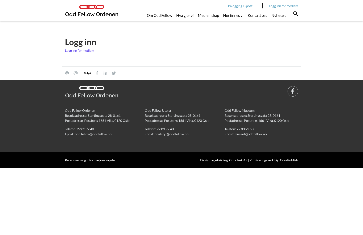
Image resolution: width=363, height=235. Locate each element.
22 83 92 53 (245, 129)
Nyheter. (278, 15)
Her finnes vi (233, 15)
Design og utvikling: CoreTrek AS (223, 160)
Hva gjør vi (185, 15)
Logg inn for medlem (283, 6)
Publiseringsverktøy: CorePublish (274, 160)
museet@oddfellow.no (250, 134)
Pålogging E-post (240, 6)
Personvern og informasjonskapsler (90, 160)
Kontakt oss (257, 15)
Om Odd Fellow (159, 15)
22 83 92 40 (85, 129)
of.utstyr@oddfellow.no (171, 134)
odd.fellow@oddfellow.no (93, 134)
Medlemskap (208, 15)
